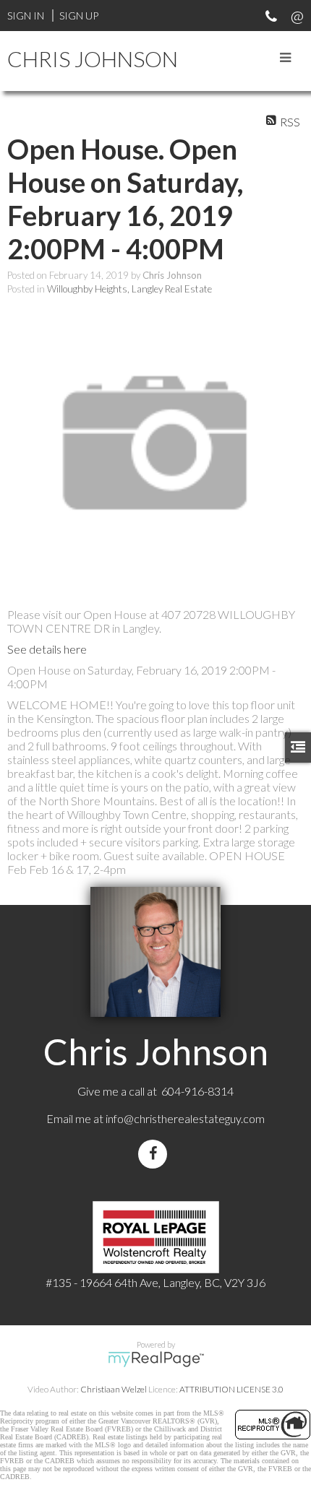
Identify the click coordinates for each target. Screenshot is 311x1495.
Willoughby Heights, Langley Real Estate (129, 289)
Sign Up (78, 15)
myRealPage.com (156, 1359)
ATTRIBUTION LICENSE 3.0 (231, 1389)
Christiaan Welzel (113, 1389)
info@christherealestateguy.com (185, 1118)
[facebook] (155, 1154)
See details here (47, 649)
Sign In (25, 15)
